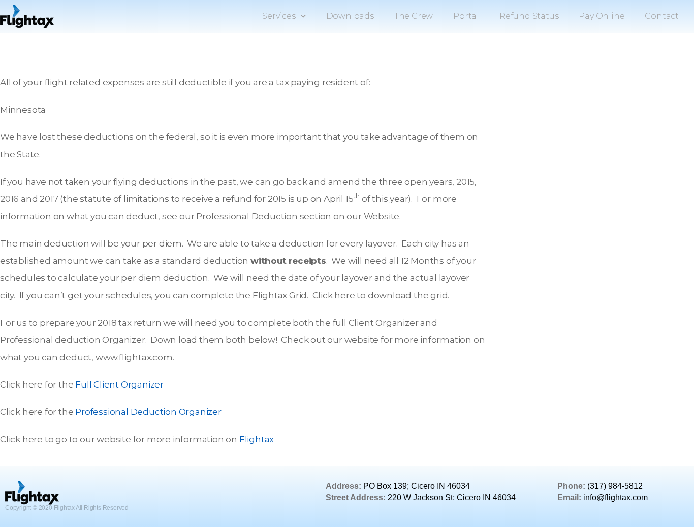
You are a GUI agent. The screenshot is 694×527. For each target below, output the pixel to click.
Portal (466, 16)
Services (278, 16)
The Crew (413, 16)
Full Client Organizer (119, 384)
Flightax (256, 439)
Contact (662, 16)
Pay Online (601, 16)
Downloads (350, 16)
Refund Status (528, 16)
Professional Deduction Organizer (148, 412)
